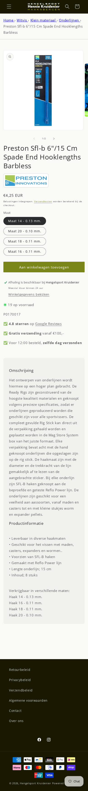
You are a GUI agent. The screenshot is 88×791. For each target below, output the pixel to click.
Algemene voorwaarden (28, 700)
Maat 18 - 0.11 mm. (24, 241)
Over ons (16, 721)
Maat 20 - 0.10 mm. (24, 231)
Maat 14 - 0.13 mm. (24, 221)
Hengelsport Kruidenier (35, 783)
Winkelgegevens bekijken (28, 294)
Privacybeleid (20, 680)
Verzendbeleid (21, 690)
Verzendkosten (43, 201)
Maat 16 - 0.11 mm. (24, 251)
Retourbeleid (19, 669)
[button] (9, 7)
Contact (15, 710)
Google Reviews (48, 323)
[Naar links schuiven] (34, 139)
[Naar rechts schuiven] (54, 139)
